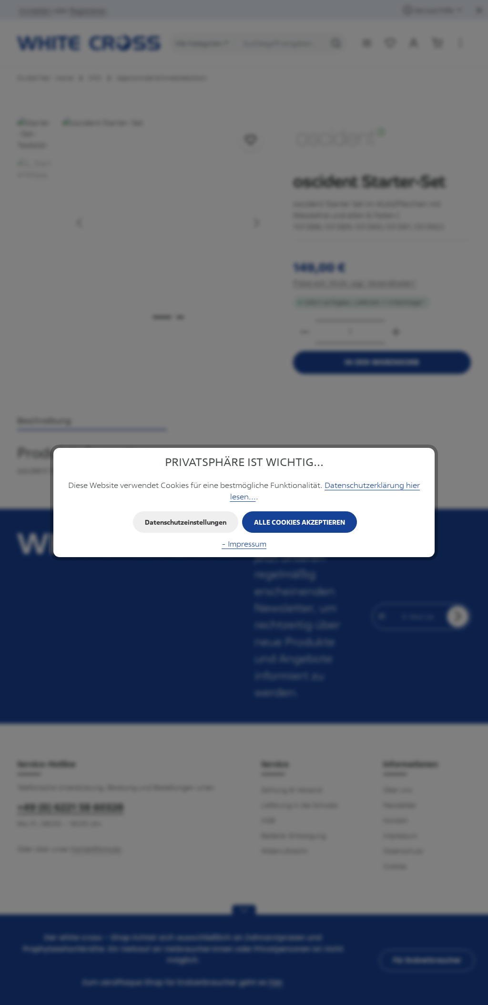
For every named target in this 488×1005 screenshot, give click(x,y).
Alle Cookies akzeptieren (299, 522)
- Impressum (244, 544)
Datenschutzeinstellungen (185, 522)
